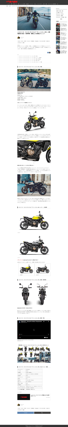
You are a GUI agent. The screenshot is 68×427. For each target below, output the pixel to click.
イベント (61, 12)
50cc (65, 17)
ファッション (58, 17)
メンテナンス (58, 15)
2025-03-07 (22, 37)
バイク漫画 (57, 12)
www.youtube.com (20, 340)
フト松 (21, 38)
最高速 (62, 15)
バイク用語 (62, 17)
